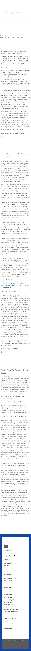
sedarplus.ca (7, 287)
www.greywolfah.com (22, 393)
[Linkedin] (20, 645)
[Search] (6, 546)
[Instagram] (15, 645)
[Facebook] (11, 645)
